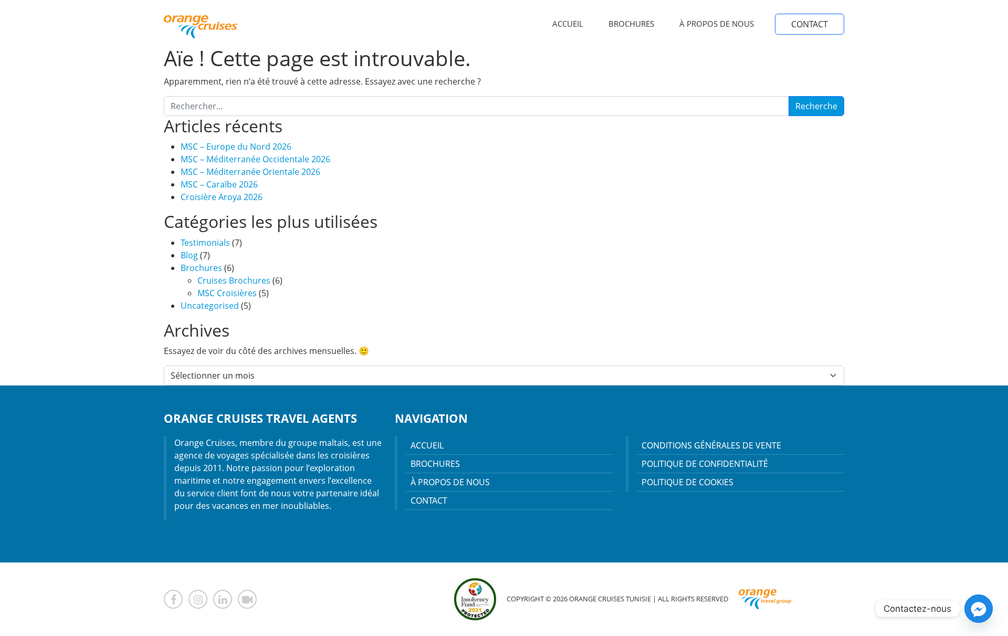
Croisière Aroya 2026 (221, 197)
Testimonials (205, 242)
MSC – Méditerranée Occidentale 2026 (255, 159)
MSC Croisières (227, 293)
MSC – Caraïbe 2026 (219, 184)
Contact (809, 24)
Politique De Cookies (687, 482)
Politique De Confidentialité (705, 464)
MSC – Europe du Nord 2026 (236, 146)
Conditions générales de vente (711, 445)
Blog (189, 255)
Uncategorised (210, 305)
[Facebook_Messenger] (978, 609)
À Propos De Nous (716, 23)
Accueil (567, 23)
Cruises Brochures (233, 280)
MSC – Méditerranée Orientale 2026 (250, 172)
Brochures (631, 23)
